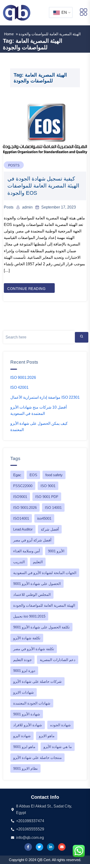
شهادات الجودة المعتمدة (31, 703)
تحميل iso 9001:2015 (29, 616)
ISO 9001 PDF (46, 497)
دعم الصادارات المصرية (57, 660)
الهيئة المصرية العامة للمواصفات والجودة (44, 605)
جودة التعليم (22, 660)
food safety (54, 475)
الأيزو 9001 (56, 551)
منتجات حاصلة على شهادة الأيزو (37, 758)
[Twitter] (39, 847)
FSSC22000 (22, 486)
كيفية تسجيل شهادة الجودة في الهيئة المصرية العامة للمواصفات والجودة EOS (43, 186)
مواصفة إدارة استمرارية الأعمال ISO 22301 (45, 397)
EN (63, 12)
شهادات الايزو (23, 692)
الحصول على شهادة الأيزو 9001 (37, 584)
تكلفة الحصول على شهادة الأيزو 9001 (41, 627)
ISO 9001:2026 (23, 377)
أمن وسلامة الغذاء (26, 551)
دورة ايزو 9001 (24, 671)
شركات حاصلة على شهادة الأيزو (37, 681)
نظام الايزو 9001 (25, 768)
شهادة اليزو (22, 736)
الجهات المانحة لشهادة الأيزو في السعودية (44, 573)
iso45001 (44, 518)
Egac (17, 475)
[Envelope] (62, 847)
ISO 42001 (19, 387)
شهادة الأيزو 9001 (26, 714)
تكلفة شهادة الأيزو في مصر (33, 649)
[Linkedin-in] (50, 847)
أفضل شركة (50, 529)
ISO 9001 (48, 486)
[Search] (81, 337)
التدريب (19, 562)
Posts (13, 165)
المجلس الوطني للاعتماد (32, 594)
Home (9, 34)
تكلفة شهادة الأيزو (26, 638)
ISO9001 (20, 497)
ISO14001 (21, 518)
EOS (33, 475)
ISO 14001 (53, 507)
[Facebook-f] (28, 847)
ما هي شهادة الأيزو (57, 747)
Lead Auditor (23, 529)
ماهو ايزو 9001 (24, 747)
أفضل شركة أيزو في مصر (32, 540)
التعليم (38, 562)
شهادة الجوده (60, 725)
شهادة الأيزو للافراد (27, 725)
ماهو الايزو (46, 736)
